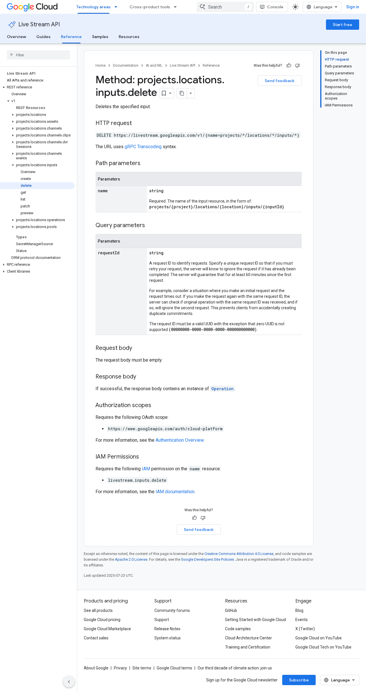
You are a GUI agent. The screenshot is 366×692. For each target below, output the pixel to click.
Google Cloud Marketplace (107, 628)
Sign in (352, 7)
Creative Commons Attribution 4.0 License (238, 554)
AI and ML (154, 65)
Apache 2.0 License (131, 559)
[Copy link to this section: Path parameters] (146, 163)
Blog (299, 610)
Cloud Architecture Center (248, 638)
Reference (71, 36)
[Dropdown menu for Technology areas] (117, 7)
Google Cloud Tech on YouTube (323, 647)
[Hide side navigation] (69, 681)
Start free (342, 24)
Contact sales (96, 638)
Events (301, 619)
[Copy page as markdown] (182, 93)
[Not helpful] (297, 65)
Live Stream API (39, 24)
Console (275, 6)
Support (161, 619)
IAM (146, 468)
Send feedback (280, 80)
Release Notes (167, 628)
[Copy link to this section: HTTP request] (137, 123)
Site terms (141, 668)
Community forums (172, 610)
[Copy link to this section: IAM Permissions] (144, 457)
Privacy (120, 668)
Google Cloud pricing (102, 619)
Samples (100, 36)
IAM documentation (175, 491)
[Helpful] (289, 65)
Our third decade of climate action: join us (235, 668)
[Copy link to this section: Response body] (142, 377)
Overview (16, 36)
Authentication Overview (180, 440)
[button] (37, 87)
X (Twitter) (305, 628)
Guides (43, 36)
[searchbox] (38, 55)
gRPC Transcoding (143, 146)
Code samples (238, 628)
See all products (98, 610)
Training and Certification (247, 647)
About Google (96, 668)
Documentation (125, 65)
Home (101, 65)
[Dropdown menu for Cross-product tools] (177, 7)
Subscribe (299, 680)
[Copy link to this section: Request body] (138, 348)
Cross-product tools (150, 6)
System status (167, 638)
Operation (222, 388)
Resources (129, 36)
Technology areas (93, 6)
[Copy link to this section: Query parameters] (150, 225)
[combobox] (225, 7)
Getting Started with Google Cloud (255, 619)
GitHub (231, 610)
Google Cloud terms (174, 668)
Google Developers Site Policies (207, 559)
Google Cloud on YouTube (318, 638)
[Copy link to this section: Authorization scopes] (157, 405)
